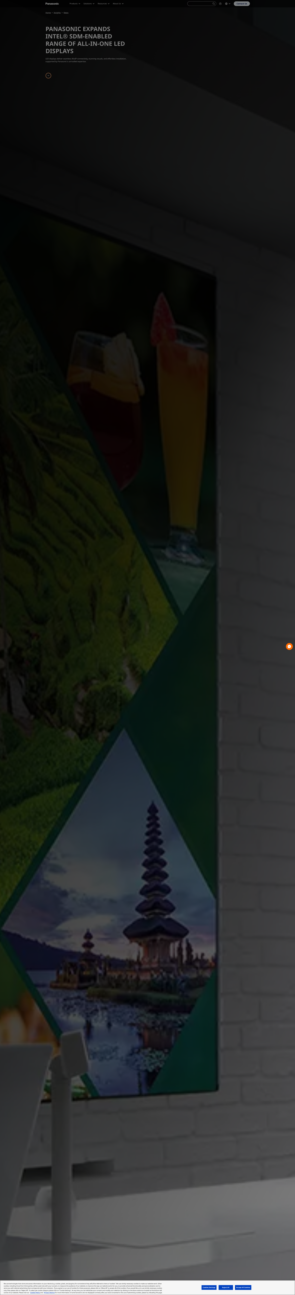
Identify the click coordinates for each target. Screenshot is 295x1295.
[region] (147, 1287)
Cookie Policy (35, 1293)
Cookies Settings (209, 1287)
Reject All (225, 1287)
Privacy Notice (49, 1293)
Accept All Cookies (243, 1287)
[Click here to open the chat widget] (289, 646)
